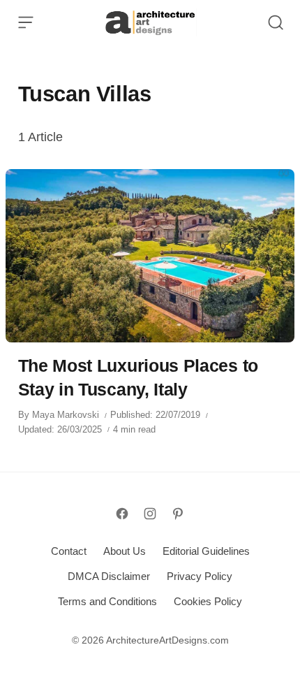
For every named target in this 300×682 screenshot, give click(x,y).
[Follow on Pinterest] (177, 513)
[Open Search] (276, 22)
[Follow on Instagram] (150, 513)
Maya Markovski (65, 414)
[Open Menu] (26, 22)
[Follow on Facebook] (122, 513)
